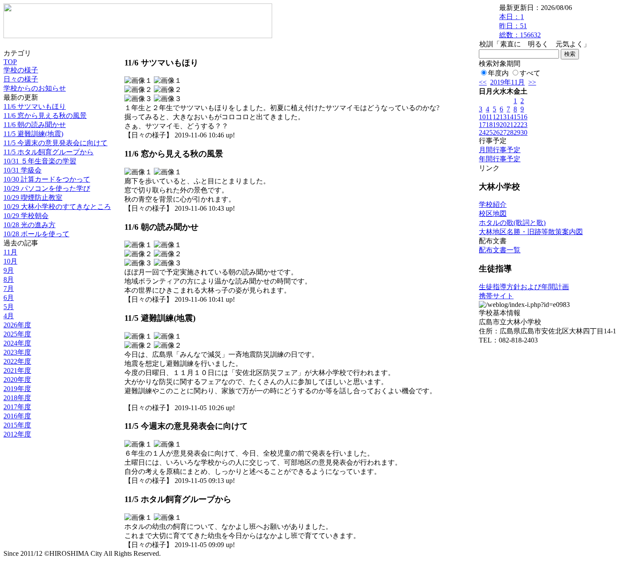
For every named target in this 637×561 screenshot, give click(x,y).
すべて (530, 73)
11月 (10, 252)
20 (503, 124)
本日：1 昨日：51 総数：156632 (520, 26)
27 (503, 132)
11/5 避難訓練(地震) (33, 133)
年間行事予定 (499, 159)
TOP (10, 61)
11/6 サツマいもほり (34, 106)
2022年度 (17, 361)
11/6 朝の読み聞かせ (34, 124)
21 (510, 124)
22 (517, 124)
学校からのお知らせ (34, 88)
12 (496, 117)
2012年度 (17, 434)
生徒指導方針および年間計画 (524, 286)
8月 (8, 279)
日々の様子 (20, 79)
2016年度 (17, 416)
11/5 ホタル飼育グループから (48, 152)
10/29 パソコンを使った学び (46, 188)
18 (489, 124)
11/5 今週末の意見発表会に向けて (55, 143)
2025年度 (17, 334)
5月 (8, 306)
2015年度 (17, 425)
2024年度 (17, 343)
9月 (8, 270)
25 (489, 132)
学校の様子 (20, 70)
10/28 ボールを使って (36, 234)
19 (496, 124)
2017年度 (17, 407)
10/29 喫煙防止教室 (32, 197)
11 (489, 117)
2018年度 (17, 397)
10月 (10, 261)
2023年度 (17, 352)
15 (517, 117)
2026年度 (17, 325)
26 (496, 132)
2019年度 (17, 388)
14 (510, 117)
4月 (8, 316)
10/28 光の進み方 (29, 224)
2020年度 (17, 379)
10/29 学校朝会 (26, 215)
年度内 (498, 73)
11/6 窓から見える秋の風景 (45, 115)
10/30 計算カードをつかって (46, 179)
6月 (8, 297)
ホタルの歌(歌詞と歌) (512, 222)
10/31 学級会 (22, 170)
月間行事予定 (499, 149)
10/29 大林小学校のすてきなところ (57, 206)
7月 (8, 288)
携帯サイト (496, 296)
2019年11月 (507, 82)
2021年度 (17, 370)
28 (510, 132)
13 (503, 117)
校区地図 (493, 213)
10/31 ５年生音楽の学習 (39, 161)
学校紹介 (493, 204)
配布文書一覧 (499, 250)
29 (517, 132)
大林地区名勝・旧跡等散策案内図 (531, 231)
